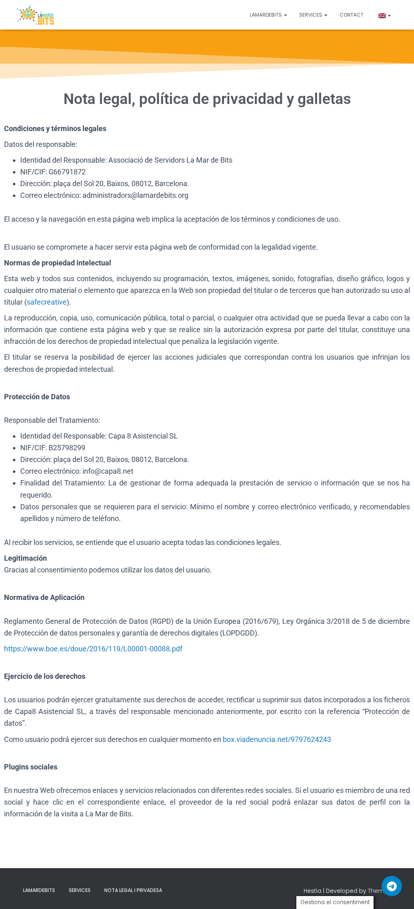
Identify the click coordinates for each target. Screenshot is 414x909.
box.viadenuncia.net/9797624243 (277, 739)
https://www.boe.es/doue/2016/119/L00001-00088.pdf (93, 648)
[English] (383, 14)
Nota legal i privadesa (133, 890)
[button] (285, 14)
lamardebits (266, 14)
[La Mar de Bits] (35, 15)
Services (311, 14)
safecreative (47, 302)
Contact (351, 14)
